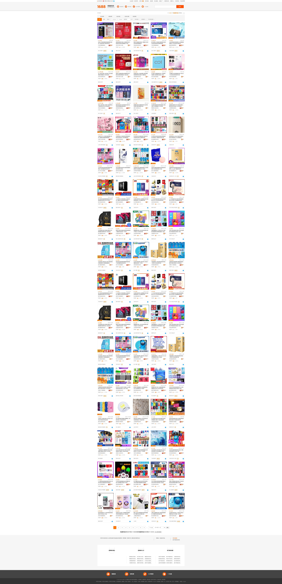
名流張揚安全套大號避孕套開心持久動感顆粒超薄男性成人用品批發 (105, 231)
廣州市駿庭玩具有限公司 (179, 562)
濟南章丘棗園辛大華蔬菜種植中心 (172, 562)
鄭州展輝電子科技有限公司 (155, 515)
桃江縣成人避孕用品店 (141, 556)
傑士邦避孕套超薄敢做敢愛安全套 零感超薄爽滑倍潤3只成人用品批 (105, 200)
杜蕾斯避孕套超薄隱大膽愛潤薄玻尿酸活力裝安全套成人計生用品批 (176, 262)
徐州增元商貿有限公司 (173, 139)
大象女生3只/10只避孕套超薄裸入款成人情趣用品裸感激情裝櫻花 (105, 137)
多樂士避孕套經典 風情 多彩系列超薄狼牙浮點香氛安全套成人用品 (176, 231)
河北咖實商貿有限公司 (173, 202)
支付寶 (167, 581)
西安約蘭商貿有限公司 (138, 390)
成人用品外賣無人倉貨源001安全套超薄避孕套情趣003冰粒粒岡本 (105, 74)
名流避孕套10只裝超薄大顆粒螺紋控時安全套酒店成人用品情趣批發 (123, 137)
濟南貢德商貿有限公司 (138, 264)
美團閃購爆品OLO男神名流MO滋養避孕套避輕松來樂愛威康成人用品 (158, 231)
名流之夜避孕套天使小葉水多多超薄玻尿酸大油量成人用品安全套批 (123, 450)
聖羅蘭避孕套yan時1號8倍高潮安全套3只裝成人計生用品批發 (141, 231)
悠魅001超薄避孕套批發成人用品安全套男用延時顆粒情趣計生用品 (176, 482)
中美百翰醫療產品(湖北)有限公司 (102, 45)
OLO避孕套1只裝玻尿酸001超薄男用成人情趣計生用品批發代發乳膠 (123, 200)
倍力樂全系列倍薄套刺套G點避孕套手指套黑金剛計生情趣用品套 (141, 137)
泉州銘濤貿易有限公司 (155, 484)
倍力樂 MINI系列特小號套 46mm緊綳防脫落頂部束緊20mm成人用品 (123, 388)
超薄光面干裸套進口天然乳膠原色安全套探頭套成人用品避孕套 (141, 419)
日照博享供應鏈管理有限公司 (138, 170)
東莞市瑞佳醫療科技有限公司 (120, 202)
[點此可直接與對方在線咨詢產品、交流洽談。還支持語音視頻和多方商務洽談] (112, 51)
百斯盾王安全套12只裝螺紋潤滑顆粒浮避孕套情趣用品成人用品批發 (123, 513)
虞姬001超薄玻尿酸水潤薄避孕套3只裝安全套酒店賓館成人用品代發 (123, 74)
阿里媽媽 (142, 581)
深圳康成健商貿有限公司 (155, 264)
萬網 (162, 581)
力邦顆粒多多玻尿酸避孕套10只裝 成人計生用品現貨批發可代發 (176, 74)
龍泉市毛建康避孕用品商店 (150, 562)
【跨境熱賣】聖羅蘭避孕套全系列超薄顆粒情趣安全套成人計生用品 (105, 450)
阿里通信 (158, 581)
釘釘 (173, 581)
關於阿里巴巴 (154, 579)
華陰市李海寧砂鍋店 (170, 558)
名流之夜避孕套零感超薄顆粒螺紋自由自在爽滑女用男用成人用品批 (158, 482)
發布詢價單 (175, 538)
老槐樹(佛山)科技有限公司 (155, 233)
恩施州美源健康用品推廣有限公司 (102, 108)
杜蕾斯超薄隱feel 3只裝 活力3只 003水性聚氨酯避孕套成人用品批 (158, 356)
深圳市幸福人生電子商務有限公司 (120, 45)
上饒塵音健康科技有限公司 (138, 515)
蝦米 (146, 581)
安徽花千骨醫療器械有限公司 (173, 264)
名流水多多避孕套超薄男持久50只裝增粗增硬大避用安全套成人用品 (176, 388)
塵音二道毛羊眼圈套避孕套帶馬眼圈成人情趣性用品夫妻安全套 (141, 513)
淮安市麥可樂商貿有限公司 (120, 139)
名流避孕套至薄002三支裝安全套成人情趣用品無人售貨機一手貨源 (176, 513)
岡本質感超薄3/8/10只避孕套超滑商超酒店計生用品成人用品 (105, 513)
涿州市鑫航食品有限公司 (163, 560)
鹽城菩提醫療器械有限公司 (155, 453)
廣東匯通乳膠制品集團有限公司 (120, 108)
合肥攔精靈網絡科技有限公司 (173, 108)
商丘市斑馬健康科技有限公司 (120, 264)
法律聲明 (140, 579)
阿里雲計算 (150, 581)
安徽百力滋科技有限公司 (120, 453)
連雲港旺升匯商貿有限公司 (120, 421)
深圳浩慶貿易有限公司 (120, 390)
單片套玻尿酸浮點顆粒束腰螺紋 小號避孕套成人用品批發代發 (123, 419)
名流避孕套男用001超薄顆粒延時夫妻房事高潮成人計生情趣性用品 (141, 200)
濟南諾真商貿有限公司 (138, 45)
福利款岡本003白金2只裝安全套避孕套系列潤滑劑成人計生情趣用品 (176, 137)
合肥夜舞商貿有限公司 (138, 76)
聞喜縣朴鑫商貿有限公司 (155, 108)
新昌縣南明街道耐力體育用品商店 (165, 558)
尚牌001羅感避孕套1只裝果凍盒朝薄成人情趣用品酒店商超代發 (158, 513)
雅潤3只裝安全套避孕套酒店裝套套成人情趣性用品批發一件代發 (123, 231)
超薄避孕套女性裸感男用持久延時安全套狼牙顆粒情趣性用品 (141, 105)
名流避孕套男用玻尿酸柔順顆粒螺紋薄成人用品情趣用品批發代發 (105, 168)
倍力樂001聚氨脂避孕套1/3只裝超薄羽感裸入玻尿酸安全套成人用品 (158, 74)
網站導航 (163, 579)
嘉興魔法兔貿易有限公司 (173, 484)
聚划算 (129, 581)
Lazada (184, 581)
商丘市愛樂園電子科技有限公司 (102, 484)
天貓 (126, 581)
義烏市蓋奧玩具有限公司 (155, 390)
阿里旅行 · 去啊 (137, 581)
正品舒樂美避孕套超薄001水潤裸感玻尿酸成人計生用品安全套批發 (176, 43)
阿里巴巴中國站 (112, 581)
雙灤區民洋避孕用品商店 (134, 556)
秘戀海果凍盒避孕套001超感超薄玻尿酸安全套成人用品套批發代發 (176, 419)
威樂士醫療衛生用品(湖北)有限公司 (138, 108)
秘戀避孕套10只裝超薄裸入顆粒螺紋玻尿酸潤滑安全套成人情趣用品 (141, 74)
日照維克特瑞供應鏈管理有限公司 (155, 359)
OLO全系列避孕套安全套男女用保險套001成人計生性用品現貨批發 (158, 200)
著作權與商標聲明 (133, 579)
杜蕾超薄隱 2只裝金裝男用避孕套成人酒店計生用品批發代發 (158, 262)
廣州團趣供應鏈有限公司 (102, 264)
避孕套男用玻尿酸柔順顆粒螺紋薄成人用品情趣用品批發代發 (123, 262)
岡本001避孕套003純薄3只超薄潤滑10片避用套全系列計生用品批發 (105, 105)
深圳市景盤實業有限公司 (102, 515)
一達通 (180, 581)
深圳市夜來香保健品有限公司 (173, 76)
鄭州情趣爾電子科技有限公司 (173, 170)
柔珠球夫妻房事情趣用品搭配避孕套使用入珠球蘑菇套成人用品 (158, 168)
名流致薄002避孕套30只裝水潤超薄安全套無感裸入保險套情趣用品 (105, 262)
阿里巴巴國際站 (105, 581)
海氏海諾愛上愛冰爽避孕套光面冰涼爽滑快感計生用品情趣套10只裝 (158, 450)
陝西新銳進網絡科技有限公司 (102, 453)
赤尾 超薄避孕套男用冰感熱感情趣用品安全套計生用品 (123, 168)
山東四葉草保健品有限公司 (138, 233)
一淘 (132, 581)
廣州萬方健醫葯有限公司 (120, 170)
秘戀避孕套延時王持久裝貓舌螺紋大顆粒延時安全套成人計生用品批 (176, 105)
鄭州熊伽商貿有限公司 (102, 202)
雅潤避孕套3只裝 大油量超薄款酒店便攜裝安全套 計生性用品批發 (158, 388)
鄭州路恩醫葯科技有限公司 (120, 515)
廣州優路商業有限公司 (102, 233)
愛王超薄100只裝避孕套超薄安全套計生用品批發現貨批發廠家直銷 (158, 43)
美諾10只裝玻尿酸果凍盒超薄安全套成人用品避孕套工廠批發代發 (105, 43)
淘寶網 (123, 581)
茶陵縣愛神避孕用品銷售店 (134, 560)
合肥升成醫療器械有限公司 (138, 453)
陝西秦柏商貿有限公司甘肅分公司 (172, 560)
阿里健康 (176, 581)
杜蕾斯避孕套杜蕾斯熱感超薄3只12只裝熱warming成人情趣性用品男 (176, 168)
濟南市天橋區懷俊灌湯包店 (164, 556)
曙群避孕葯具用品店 (149, 556)
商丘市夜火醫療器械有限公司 (102, 170)
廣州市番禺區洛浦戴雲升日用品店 (172, 556)
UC (164, 581)
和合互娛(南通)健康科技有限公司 (155, 76)
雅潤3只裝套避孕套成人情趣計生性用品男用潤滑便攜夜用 (141, 43)
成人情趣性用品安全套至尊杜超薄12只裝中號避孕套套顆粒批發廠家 (141, 482)
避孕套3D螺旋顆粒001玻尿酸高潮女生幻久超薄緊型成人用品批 (141, 388)
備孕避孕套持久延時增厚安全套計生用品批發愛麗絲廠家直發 (123, 105)
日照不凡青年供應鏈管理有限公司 (102, 139)
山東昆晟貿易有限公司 (138, 421)
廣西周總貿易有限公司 (138, 139)
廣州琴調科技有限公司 (173, 390)
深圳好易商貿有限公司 (155, 202)
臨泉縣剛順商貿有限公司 (120, 484)
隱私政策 (148, 579)
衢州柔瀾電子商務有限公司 (138, 484)
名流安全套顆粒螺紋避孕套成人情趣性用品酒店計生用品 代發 (176, 450)
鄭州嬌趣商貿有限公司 (155, 139)
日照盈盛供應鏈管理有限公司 (155, 421)
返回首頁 (152, 532)
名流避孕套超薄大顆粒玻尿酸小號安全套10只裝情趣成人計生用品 (158, 105)
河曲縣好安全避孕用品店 (134, 562)
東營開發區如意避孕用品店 (150, 558)
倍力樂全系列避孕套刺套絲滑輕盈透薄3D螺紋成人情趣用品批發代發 (158, 137)
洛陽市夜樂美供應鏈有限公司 (173, 515)
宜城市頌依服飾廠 (162, 562)
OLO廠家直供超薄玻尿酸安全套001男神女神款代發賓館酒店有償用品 (105, 482)
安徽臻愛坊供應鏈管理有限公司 (173, 421)
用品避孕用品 (162, 538)
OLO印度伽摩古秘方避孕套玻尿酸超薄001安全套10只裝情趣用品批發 (176, 200)
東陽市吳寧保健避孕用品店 (142, 562)
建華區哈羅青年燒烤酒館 (179, 558)
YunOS (154, 581)
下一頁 (151, 527)
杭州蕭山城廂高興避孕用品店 (150, 560)
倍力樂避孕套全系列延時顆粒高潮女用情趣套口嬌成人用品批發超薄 (158, 419)
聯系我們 (159, 579)
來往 (170, 581)
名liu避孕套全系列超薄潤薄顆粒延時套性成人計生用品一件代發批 (141, 450)
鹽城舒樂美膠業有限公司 (173, 45)
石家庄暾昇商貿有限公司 (173, 233)
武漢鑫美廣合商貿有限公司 (120, 233)
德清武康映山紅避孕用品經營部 (143, 560)
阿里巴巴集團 (98, 581)
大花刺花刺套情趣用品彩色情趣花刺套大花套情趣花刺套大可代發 (123, 482)
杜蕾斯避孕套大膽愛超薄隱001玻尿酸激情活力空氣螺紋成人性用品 (141, 168)
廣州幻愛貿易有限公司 (102, 421)
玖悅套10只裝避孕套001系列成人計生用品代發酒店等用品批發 (105, 419)
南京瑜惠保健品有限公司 (173, 453)
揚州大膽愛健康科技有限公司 (155, 170)
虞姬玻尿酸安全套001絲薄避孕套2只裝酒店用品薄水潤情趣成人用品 (123, 43)
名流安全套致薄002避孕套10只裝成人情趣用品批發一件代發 (141, 262)
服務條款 (144, 579)
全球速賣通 (118, 581)
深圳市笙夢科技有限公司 (102, 76)
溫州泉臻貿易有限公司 (178, 560)
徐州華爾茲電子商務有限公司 (138, 202)
